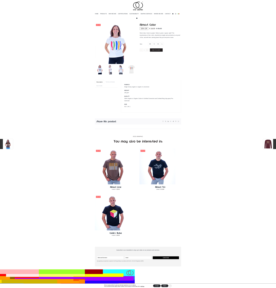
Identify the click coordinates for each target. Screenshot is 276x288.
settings (142, 286)
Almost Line (115, 187)
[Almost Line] (113, 149)
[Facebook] (163, 121)
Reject (164, 285)
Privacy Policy (118, 261)
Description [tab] (99, 82)
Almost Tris (160, 187)
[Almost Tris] (157, 149)
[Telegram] (173, 121)
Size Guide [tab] (99, 85)
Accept (156, 285)
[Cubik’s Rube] (113, 195)
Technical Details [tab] (110, 82)
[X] (165, 121)
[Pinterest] (176, 121)
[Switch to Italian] (178, 14)
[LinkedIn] (168, 121)
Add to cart (156, 50)
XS (150, 44)
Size (141, 44)
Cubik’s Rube (116, 233)
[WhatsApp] (170, 121)
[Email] (178, 121)
